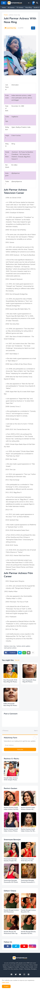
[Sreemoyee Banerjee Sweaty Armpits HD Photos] (11, 849)
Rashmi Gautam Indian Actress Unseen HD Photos (28, 808)
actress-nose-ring (14, 15)
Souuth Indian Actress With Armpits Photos (11, 779)
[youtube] (24, 946)
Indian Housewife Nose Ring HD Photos (10, 704)
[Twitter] (20, 652)
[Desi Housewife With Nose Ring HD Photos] (10, 671)
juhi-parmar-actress (11, 648)
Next (35, 731)
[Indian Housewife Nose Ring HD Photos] (10, 695)
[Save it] (33, 28)
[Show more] (33, 652)
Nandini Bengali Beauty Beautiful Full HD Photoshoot (28, 932)
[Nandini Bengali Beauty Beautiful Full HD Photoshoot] (28, 922)
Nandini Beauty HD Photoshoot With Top (10, 932)
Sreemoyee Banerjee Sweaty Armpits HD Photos (10, 860)
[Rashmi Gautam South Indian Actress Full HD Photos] (11, 798)
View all (17, 660)
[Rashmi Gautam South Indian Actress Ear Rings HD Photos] (28, 819)
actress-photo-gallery (23, 646)
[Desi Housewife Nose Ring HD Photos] (30, 671)
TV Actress (20, 7)
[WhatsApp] (24, 652)
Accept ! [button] (6, 986)
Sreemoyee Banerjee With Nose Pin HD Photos (27, 860)
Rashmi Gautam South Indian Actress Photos (11, 830)
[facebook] (7, 946)
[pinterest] (28, 974)
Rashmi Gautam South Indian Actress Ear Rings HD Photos (28, 830)
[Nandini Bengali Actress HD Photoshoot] (11, 900)
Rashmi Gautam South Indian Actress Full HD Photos (11, 808)
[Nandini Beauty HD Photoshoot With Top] (11, 922)
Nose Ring (28, 7)
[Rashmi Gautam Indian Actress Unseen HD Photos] (28, 798)
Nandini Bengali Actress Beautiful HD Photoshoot (28, 911)
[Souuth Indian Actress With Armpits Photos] (11, 768)
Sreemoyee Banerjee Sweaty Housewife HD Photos (28, 881)
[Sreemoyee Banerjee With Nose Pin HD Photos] (28, 849)
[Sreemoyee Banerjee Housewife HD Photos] (11, 871)
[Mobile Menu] (4, 3)
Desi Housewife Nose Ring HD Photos (29, 681)
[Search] (37, 3)
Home (4, 7)
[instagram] (32, 946)
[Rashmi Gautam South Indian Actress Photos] (11, 819)
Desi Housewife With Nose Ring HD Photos (10, 681)
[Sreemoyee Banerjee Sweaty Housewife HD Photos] (28, 871)
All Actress (11, 7)
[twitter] (16, 946)
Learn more (5, 982)
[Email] (28, 652)
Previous (5, 731)
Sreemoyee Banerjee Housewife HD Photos (11, 881)
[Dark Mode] (29, 3)
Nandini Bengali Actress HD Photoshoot (11, 911)
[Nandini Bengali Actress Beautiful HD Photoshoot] (28, 900)
